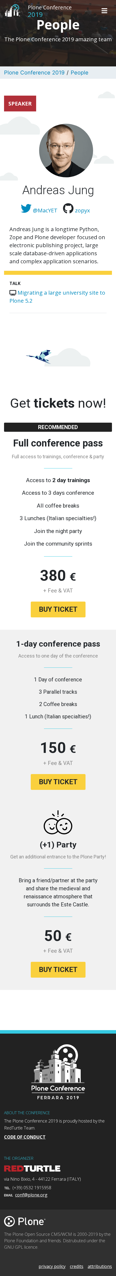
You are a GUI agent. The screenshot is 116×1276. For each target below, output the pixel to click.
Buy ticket (58, 609)
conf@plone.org (31, 1195)
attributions (100, 1266)
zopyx (82, 210)
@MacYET (45, 210)
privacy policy (52, 1266)
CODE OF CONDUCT (25, 1137)
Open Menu (104, 10)
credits (76, 1266)
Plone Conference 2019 (34, 72)
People (79, 72)
